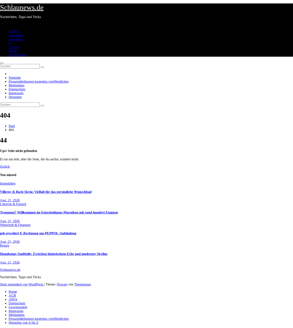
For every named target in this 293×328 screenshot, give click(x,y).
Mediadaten (16, 85)
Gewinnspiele (18, 307)
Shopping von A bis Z (23, 322)
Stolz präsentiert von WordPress (22, 284)
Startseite (15, 77)
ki (10, 43)
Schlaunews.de (22, 7)
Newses (62, 284)
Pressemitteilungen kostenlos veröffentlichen (39, 81)
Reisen (4, 245)
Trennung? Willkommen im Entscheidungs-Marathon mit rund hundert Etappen (59, 212)
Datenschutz (17, 89)
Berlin (13, 51)
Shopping (15, 97)
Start (12, 126)
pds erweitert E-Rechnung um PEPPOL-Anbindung (38, 233)
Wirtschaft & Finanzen (15, 225)
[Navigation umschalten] (1, 63)
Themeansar (82, 284)
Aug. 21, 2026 (10, 200)
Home (13, 291)
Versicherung (17, 54)
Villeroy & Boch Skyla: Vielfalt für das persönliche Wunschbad (46, 192)
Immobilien (16, 39)
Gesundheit (16, 35)
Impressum (16, 93)
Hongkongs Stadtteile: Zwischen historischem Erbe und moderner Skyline (53, 254)
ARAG (14, 31)
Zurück (5, 166)
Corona (14, 47)
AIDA (13, 299)
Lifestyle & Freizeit (13, 204)
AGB (12, 295)
